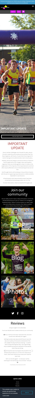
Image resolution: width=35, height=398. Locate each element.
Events (17, 384)
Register (13, 11)
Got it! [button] (27, 392)
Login (19, 11)
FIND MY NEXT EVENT (17, 136)
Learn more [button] (6, 395)
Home (17, 382)
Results (17, 386)
